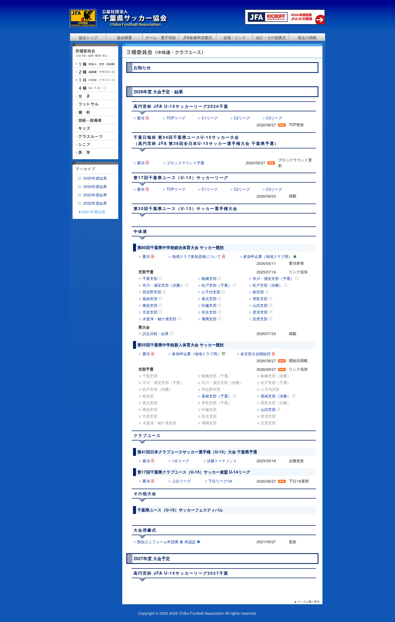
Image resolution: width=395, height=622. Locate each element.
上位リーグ (181, 481)
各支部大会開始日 (255, 353)
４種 (95, 88)
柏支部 (259, 291)
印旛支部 (210, 305)
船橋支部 (210, 278)
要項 (141, 117)
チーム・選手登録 (161, 37)
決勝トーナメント (222, 460)
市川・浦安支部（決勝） (163, 285)
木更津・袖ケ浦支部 (159, 318)
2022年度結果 (95, 203)
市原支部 (150, 312)
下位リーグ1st (220, 481)
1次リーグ (180, 460)
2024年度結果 (95, 186)
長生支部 (210, 312)
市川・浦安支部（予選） (274, 278)
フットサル (95, 104)
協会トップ (88, 37)
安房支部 (261, 318)
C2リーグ (242, 117)
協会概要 (124, 37)
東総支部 (150, 305)
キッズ (95, 128)
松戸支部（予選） (217, 285)
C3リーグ (274, 117)
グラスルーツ (95, 136)
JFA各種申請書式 (197, 37)
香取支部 (261, 298)
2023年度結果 (95, 194)
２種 (95, 72)
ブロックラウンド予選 (185, 162)
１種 (95, 64)
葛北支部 (210, 298)
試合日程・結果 (156, 333)
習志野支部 (152, 291)
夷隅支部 (210, 318)
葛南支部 (150, 298)
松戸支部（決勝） (268, 285)
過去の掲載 (307, 37)
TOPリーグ (176, 117)
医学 (95, 152)
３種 (95, 80)
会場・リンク (234, 37)
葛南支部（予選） (217, 396)
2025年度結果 (95, 178)
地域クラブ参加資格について (196, 256)
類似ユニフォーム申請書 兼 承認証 (166, 541)
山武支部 (261, 305)
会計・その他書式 (271, 37)
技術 (95, 120)
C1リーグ (210, 117)
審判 (95, 112)
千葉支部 (150, 278)
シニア (95, 144)
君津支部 (261, 312)
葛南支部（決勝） (276, 396)
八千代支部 (211, 291)
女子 (95, 96)
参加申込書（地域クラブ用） (267, 256)
